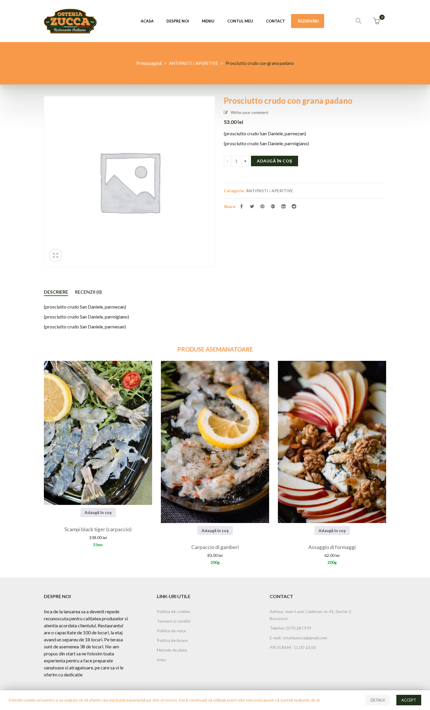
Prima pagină (149, 63)
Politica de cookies (174, 611)
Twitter (251, 206)
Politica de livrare (172, 640)
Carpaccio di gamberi (215, 547)
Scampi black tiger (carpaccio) (98, 529)
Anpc (161, 659)
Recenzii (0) (88, 292)
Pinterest (262, 206)
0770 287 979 (298, 628)
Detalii (378, 700)
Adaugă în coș (274, 160)
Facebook (241, 206)
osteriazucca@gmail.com (305, 637)
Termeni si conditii (173, 621)
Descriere (56, 292)
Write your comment (250, 112)
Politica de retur (171, 630)
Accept (408, 700)
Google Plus (273, 206)
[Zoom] (55, 255)
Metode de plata (172, 649)
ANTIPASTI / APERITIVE (193, 63)
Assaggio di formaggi (332, 547)
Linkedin (283, 206)
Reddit (294, 206)
